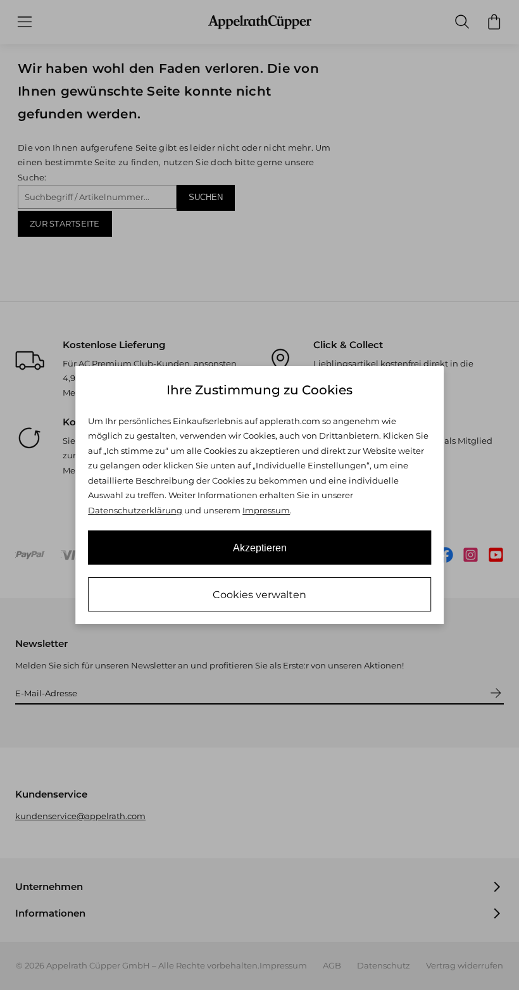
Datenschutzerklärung (135, 510)
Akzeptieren (260, 547)
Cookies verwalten (259, 595)
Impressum (266, 510)
